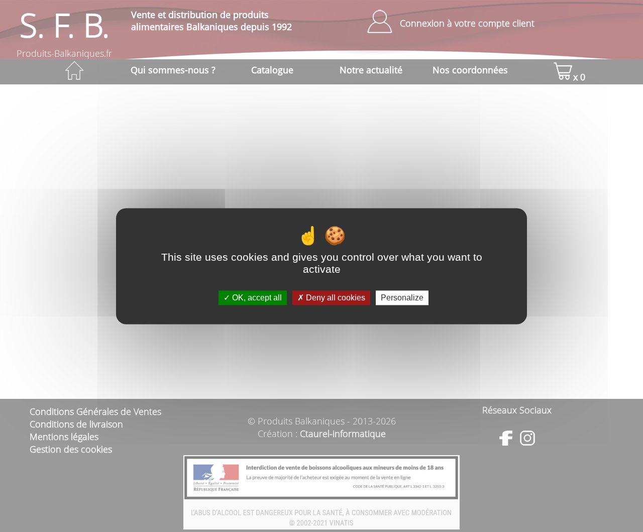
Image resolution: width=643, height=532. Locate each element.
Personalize (402, 297)
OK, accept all (256, 297)
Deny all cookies (334, 297)
